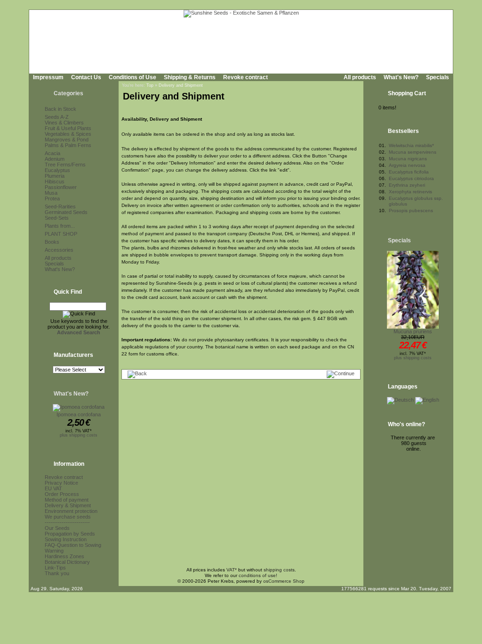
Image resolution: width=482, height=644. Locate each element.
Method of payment (66, 500)
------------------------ (67, 522)
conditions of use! (258, 575)
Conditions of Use (132, 77)
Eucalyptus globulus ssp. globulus (416, 201)
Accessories (59, 250)
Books (52, 242)
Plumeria (54, 176)
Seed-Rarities (60, 206)
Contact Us (86, 77)
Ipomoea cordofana (78, 414)
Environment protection (71, 511)
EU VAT (53, 488)
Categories (68, 93)
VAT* (231, 569)
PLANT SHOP (61, 234)
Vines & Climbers (64, 122)
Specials (437, 77)
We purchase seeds (68, 517)
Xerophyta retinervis (410, 191)
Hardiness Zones (64, 556)
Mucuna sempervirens (412, 152)
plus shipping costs (78, 435)
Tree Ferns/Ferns (65, 164)
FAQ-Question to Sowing (73, 545)
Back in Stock (60, 109)
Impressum (48, 77)
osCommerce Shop (284, 581)
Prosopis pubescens (411, 210)
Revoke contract (245, 77)
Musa (51, 193)
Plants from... (60, 226)
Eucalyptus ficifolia (409, 171)
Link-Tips (55, 567)
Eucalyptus (57, 170)
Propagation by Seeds (70, 534)
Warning (54, 550)
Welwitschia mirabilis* (411, 145)
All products (360, 77)
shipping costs (279, 569)
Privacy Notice (61, 483)
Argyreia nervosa (407, 165)
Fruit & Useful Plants (68, 128)
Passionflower (61, 187)
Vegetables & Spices (68, 134)
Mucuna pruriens (413, 331)
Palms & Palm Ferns (68, 145)
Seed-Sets (57, 218)
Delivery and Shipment (181, 85)
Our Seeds (57, 528)
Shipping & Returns (190, 77)
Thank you (57, 573)
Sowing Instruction (66, 539)
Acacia (52, 153)
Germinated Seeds (66, 212)
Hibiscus (54, 181)
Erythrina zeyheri (407, 185)
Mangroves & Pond (66, 139)
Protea (52, 198)
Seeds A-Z (57, 117)
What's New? (401, 77)
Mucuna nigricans (408, 158)
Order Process (62, 494)
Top (149, 85)
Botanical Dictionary (67, 562)
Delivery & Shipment (68, 505)
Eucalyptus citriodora (411, 178)
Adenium (54, 159)
